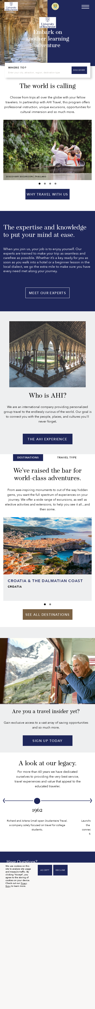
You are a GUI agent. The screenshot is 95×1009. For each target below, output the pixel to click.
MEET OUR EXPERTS (47, 293)
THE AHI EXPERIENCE (47, 439)
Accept (44, 870)
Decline (60, 870)
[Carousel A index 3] (55, 183)
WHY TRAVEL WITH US (47, 194)
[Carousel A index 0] (39, 183)
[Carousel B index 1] (50, 604)
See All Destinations (47, 614)
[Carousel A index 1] (45, 183)
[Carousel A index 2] (50, 183)
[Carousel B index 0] (45, 604)
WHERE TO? (17, 67)
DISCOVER (79, 70)
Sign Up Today (47, 741)
